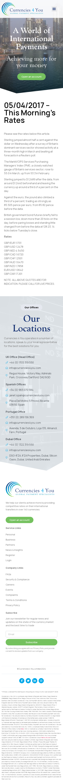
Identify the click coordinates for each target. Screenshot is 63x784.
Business (10, 539)
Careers (10, 584)
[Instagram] (41, 680)
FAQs (8, 574)
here (22, 729)
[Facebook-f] (21, 680)
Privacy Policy (13, 605)
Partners (10, 544)
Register (10, 555)
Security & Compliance (18, 579)
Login (8, 560)
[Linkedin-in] (34, 680)
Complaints (12, 594)
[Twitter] (28, 680)
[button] (54, 9)
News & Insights (14, 549)
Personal (10, 534)
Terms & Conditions (16, 600)
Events (9, 589)
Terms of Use (45, 737)
